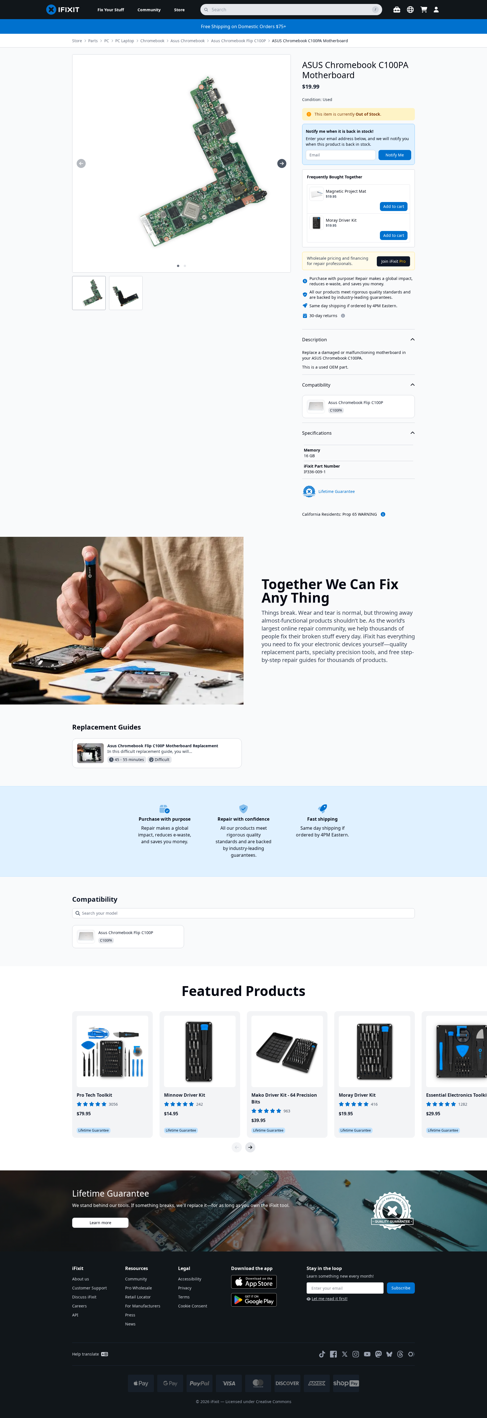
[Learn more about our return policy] (342, 315)
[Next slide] (250, 1147)
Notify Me (395, 155)
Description (314, 339)
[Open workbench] (396, 9)
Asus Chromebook (188, 40)
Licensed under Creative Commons (258, 1401)
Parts (93, 40)
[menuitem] (111, 9)
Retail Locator (138, 1297)
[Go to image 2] (184, 265)
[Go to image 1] (178, 265)
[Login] (436, 9)
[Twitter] (344, 1354)
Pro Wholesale (138, 1288)
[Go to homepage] (65, 10)
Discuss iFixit (84, 1297)
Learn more (100, 1222)
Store (77, 40)
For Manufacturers (142, 1306)
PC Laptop (124, 40)
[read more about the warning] (383, 514)
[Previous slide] (237, 1147)
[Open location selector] (410, 9)
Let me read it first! (329, 1298)
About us (80, 1279)
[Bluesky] (389, 1354)
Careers (79, 1306)
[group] (81, 163)
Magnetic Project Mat (346, 191)
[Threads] (400, 1354)
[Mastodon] (378, 1354)
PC (106, 40)
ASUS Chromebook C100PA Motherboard (310, 40)
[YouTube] (367, 1354)
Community (136, 1279)
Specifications (317, 433)
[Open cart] (424, 9)
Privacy (184, 1288)
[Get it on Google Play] (254, 1300)
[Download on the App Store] (254, 1282)
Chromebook (152, 40)
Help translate (85, 1354)
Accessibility (189, 1279)
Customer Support (89, 1288)
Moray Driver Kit (341, 220)
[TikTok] (322, 1354)
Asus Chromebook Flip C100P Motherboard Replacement (162, 745)
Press (130, 1315)
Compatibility (316, 385)
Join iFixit (393, 261)
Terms (184, 1297)
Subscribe (400, 1288)
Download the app (252, 1268)
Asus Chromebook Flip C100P (238, 40)
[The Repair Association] (411, 1354)
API (75, 1315)
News (130, 1324)
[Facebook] (333, 1354)
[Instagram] (356, 1354)
